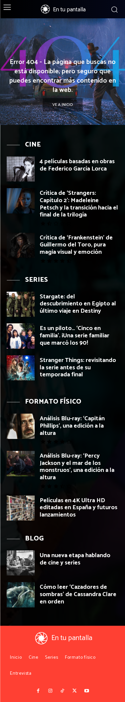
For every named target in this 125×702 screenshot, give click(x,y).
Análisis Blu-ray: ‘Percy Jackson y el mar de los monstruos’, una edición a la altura (77, 467)
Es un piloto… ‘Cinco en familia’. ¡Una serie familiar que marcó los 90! (74, 335)
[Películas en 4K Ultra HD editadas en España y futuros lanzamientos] (21, 508)
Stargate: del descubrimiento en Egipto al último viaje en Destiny (78, 304)
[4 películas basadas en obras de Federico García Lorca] (21, 169)
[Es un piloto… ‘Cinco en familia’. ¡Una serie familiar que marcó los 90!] (21, 335)
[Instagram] (50, 691)
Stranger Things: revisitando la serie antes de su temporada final (78, 367)
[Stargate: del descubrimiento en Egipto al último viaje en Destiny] (21, 304)
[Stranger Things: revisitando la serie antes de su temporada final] (21, 367)
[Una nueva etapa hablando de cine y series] (21, 562)
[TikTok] (62, 691)
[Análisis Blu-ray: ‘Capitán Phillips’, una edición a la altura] (21, 426)
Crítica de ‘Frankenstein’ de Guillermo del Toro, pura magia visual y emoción (76, 245)
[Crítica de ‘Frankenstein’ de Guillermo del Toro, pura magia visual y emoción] (21, 245)
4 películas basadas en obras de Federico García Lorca (77, 165)
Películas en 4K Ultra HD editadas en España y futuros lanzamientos (78, 508)
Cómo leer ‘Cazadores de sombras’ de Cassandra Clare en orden (78, 594)
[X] (75, 691)
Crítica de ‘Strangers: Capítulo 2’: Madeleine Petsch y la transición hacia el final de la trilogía (79, 204)
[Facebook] (38, 691)
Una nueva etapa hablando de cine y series (75, 559)
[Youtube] (87, 691)
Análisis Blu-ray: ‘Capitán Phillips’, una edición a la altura (72, 426)
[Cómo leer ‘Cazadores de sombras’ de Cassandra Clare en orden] (21, 594)
